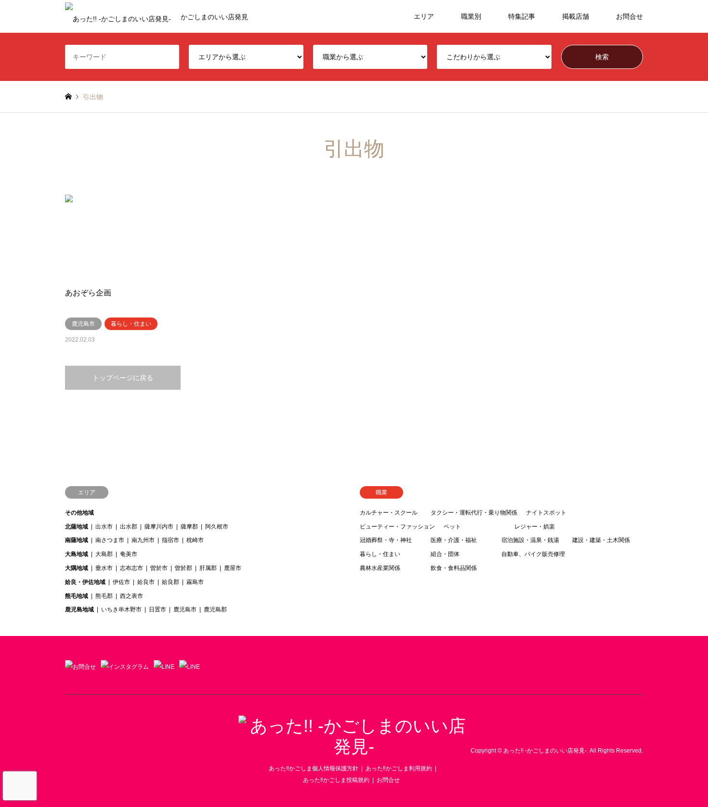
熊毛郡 (104, 596)
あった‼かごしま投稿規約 (336, 780)
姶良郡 (170, 582)
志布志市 (131, 568)
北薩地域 (76, 526)
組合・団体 (445, 554)
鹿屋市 (232, 568)
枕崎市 (195, 540)
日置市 (157, 609)
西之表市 (131, 596)
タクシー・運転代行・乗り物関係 (474, 512)
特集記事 (521, 16)
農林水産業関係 (380, 568)
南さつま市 (109, 540)
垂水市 (104, 568)
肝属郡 (208, 568)
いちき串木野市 (121, 609)
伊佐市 (121, 582)
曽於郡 (183, 568)
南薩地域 (76, 540)
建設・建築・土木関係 (601, 540)
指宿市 (170, 540)
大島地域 (76, 554)
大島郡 (104, 554)
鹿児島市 (185, 609)
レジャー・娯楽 (534, 526)
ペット (452, 526)
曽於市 (159, 568)
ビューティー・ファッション (397, 526)
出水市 (104, 526)
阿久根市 (216, 526)
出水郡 (128, 526)
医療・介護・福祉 (454, 540)
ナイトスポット (546, 512)
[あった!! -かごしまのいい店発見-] (354, 746)
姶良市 (146, 582)
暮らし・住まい (380, 554)
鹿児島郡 (215, 609)
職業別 (471, 16)
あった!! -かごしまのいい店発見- (545, 750)
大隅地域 (76, 568)
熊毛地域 (76, 596)
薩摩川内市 (158, 526)
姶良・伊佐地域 (85, 582)
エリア (424, 16)
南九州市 (143, 540)
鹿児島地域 (79, 609)
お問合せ (629, 16)
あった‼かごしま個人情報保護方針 (313, 768)
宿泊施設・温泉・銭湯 (530, 540)
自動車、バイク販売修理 (533, 554)
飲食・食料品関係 (454, 568)
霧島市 (195, 582)
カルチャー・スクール (389, 512)
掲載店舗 (575, 16)
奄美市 (128, 554)
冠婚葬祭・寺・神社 (386, 540)
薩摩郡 (189, 526)
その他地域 (79, 512)
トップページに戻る (122, 378)
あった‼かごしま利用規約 (399, 768)
